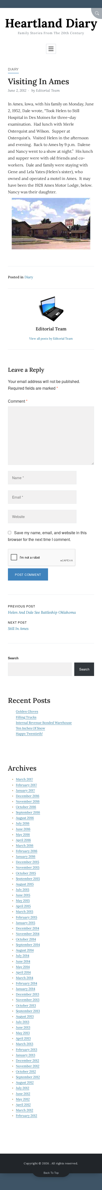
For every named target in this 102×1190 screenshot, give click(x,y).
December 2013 (27, 994)
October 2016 (26, 807)
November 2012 (27, 1066)
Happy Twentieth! (29, 734)
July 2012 (22, 1088)
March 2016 (24, 845)
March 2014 (24, 978)
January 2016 (25, 856)
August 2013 (25, 1016)
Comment (17, 401)
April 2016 (23, 840)
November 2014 (27, 934)
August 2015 (25, 884)
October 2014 (26, 939)
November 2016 (28, 801)
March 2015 (24, 911)
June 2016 (23, 829)
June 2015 (23, 895)
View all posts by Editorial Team (51, 338)
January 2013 (25, 1055)
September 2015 (28, 879)
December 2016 (27, 796)
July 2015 (22, 890)
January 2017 (25, 790)
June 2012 (23, 1094)
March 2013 (24, 1044)
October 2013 (26, 1005)
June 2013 (23, 1027)
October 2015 (26, 873)
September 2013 (28, 1011)
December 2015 (27, 862)
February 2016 (26, 851)
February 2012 (26, 1116)
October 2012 (26, 1071)
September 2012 (28, 1077)
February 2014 (26, 983)
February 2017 (26, 785)
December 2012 (27, 1060)
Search (13, 658)
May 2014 (23, 967)
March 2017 (24, 779)
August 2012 (25, 1082)
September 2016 (28, 812)
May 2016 (23, 834)
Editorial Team (48, 90)
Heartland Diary (51, 23)
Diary (13, 69)
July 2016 (22, 823)
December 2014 (27, 928)
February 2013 (26, 1049)
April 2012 (23, 1105)
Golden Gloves (27, 711)
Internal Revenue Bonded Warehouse (44, 723)
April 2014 (23, 972)
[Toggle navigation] (51, 49)
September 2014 (28, 945)
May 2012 (23, 1099)
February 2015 (26, 917)
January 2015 (25, 923)
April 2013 (23, 1038)
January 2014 (25, 989)
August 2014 (25, 950)
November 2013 (27, 1000)
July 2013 (22, 1022)
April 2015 (23, 906)
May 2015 (23, 900)
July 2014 (22, 956)
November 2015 (27, 867)
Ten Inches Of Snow (30, 728)
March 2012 (24, 1110)
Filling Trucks (26, 717)
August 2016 (25, 818)
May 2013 (23, 1033)
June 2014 (23, 961)
